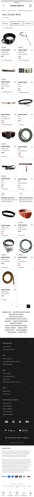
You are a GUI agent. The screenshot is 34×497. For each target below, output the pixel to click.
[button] (30, 5)
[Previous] (12, 306)
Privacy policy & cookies (16, 443)
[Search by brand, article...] (3, 5)
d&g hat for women (16, 316)
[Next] (21, 306)
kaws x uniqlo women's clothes (16, 325)
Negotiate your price (7, 197)
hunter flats (22, 332)
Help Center (7, 391)
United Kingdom (10, 486)
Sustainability (7, 406)
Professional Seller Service (11, 382)
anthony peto (22, 328)
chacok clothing (10, 328)
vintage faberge (21, 330)
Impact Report (7, 409)
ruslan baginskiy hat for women (16, 319)
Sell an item (6, 379)
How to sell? (7, 373)
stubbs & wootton (16, 323)
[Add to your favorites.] (15, 50)
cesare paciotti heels (20, 321)
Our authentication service (11, 361)
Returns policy (7, 364)
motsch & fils (9, 330)
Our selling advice (9, 376)
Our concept (7, 347)
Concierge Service (9, 349)
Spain (29, 486)
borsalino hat (6, 312)
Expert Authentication (26, 197)
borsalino (8, 321)
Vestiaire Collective (10, 400)
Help (4, 388)
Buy (4, 355)
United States (18, 486)
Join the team (7, 412)
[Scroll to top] (28, 306)
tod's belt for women (16, 314)
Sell (4, 370)
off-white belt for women (21, 312)
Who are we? (7, 403)
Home (4, 10)
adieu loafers (11, 332)
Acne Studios (12, 10)
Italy (17, 487)
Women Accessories (25, 10)
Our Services (7, 343)
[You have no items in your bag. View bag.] (30, 5)
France (3, 486)
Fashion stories (8, 414)
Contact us (6, 394)
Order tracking (7, 359)
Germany (24, 486)
